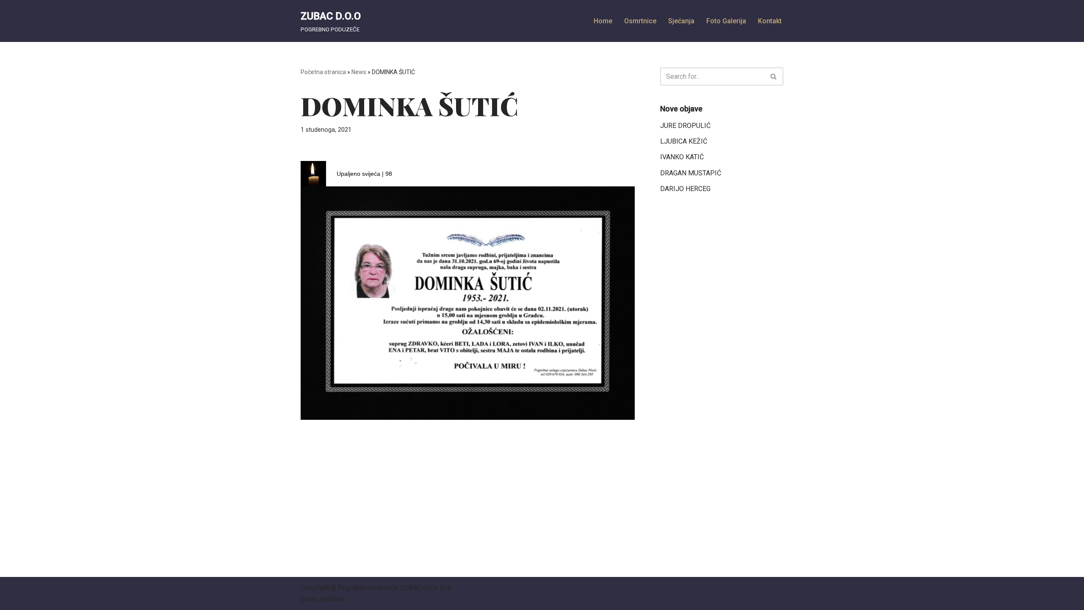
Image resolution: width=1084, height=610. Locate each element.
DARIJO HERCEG (685, 189)
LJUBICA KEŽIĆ (683, 141)
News (358, 72)
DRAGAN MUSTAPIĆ (690, 173)
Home (603, 21)
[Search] (773, 76)
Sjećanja (681, 21)
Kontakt (770, 21)
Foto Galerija (726, 21)
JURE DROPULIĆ (685, 126)
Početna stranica (323, 72)
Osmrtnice (640, 21)
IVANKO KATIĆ (682, 157)
